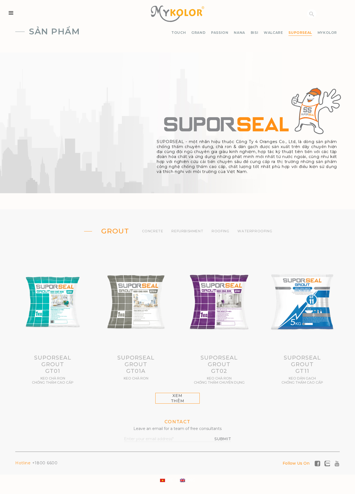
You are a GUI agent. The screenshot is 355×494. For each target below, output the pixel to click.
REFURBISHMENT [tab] (187, 231)
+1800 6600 (36, 462)
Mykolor (327, 32)
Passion (219, 32)
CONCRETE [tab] (152, 231)
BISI (254, 32)
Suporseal (300, 32)
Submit (222, 438)
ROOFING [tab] (220, 231)
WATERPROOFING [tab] (254, 231)
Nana (239, 32)
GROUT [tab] (115, 231)
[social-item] (317, 462)
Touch (178, 32)
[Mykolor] (177, 14)
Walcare (273, 32)
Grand (198, 32)
